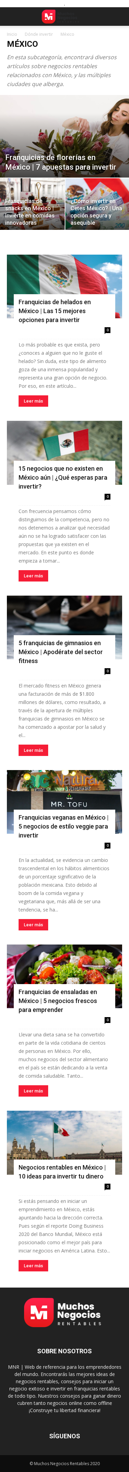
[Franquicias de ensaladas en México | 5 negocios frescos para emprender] (64, 976)
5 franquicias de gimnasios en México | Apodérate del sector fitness (61, 651)
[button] (12, 16)
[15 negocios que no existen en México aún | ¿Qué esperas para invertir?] (64, 452)
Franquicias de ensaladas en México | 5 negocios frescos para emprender (58, 1000)
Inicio (12, 34)
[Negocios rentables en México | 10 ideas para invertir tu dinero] (64, 1142)
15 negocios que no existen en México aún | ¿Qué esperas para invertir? (63, 477)
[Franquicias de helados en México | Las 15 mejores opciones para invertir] (64, 286)
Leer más (33, 401)
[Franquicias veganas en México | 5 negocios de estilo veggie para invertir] (64, 802)
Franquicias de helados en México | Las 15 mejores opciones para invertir (55, 310)
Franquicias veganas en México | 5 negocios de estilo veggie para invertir (64, 826)
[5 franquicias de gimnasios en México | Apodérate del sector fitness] (64, 627)
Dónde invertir (39, 34)
